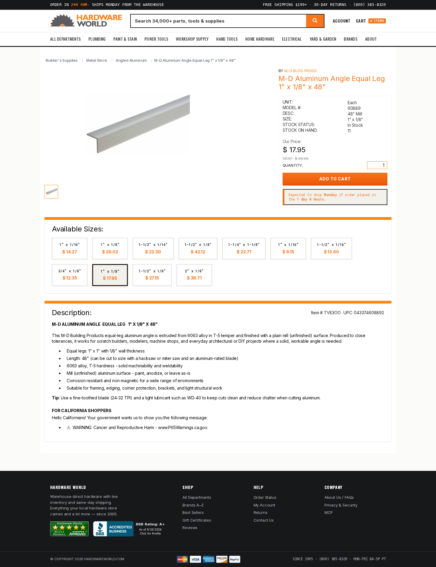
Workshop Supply (192, 39)
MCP (328, 512)
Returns (261, 512)
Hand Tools (227, 39)
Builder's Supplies (62, 60)
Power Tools (156, 39)
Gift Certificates (196, 520)
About (371, 39)
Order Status (265, 497)
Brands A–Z (192, 505)
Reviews (190, 527)
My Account (264, 505)
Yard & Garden (323, 39)
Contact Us (264, 520)
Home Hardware (259, 39)
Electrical (292, 39)
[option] (69, 248)
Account (342, 21)
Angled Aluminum (131, 60)
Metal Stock (96, 60)
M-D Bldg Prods (300, 70)
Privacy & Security (340, 505)
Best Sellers (192, 512)
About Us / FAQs (339, 497)
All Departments (65, 39)
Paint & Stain (125, 39)
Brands (350, 39)
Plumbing (97, 39)
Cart (370, 20)
